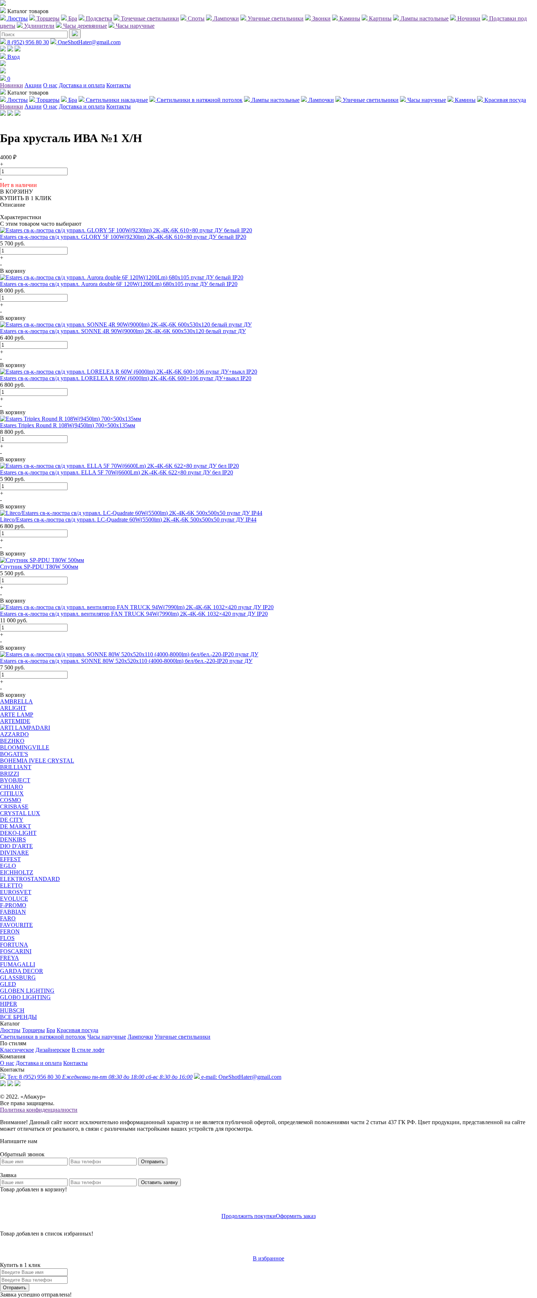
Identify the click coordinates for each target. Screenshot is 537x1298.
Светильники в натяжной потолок (43, 1037)
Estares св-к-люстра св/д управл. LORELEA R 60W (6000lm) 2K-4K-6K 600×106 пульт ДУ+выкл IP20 (125, 378)
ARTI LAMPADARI (25, 728)
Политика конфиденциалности (38, 1110)
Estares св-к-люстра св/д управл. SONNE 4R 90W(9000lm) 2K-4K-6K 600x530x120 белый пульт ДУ (123, 331)
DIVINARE (14, 853)
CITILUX (12, 793)
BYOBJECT (15, 780)
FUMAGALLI (17, 964)
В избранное (268, 1258)
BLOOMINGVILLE (24, 747)
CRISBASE (14, 806)
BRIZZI (9, 774)
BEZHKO (12, 741)
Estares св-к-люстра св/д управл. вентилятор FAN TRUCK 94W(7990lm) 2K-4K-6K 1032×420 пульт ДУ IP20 (134, 614)
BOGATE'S (14, 754)
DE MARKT (15, 826)
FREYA (9, 958)
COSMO (10, 800)
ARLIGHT (13, 708)
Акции (33, 85)
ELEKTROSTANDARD (30, 879)
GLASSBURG (18, 977)
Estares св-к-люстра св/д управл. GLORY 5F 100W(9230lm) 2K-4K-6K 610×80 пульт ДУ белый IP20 (123, 237)
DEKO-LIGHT (18, 833)
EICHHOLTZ (16, 872)
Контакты (118, 85)
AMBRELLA (16, 701)
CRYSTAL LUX (20, 813)
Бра (50, 1030)
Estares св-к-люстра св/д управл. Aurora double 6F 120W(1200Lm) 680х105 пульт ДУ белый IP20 (118, 284)
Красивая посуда (77, 1030)
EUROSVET (15, 892)
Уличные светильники (182, 1037)
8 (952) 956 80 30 (27, 42)
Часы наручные (106, 1037)
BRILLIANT (15, 767)
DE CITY (11, 820)
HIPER (8, 1004)
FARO (8, 918)
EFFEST (10, 859)
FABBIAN (13, 912)
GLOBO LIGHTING (25, 997)
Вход (13, 57)
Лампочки (140, 1037)
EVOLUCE (14, 899)
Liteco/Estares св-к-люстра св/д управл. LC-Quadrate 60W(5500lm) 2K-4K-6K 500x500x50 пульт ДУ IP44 (128, 519)
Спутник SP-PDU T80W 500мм (39, 567)
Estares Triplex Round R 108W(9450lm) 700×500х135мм (67, 425)
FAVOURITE (16, 925)
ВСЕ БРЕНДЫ (18, 1017)
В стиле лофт (88, 1050)
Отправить (152, 1161)
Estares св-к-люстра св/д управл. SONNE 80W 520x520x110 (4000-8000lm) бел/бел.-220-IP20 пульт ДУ (126, 661)
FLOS (7, 938)
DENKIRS (13, 839)
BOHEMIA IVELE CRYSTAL (37, 760)
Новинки (11, 85)
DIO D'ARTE (16, 846)
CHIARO (11, 787)
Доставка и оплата (82, 85)
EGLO (8, 866)
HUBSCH (12, 1010)
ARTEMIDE (15, 721)
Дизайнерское (52, 1050)
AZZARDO (14, 734)
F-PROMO (13, 905)
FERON (10, 931)
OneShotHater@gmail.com (88, 42)
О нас (50, 85)
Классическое (17, 1050)
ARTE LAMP (16, 714)
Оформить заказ (296, 1216)
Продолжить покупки (248, 1216)
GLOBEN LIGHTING (27, 991)
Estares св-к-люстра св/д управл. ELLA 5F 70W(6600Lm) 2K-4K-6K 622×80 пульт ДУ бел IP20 (116, 472)
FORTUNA (14, 945)
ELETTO (11, 885)
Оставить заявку (159, 1182)
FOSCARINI (15, 951)
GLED (8, 984)
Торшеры (33, 1030)
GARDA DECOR (21, 971)
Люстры (10, 1030)
